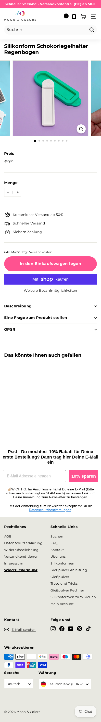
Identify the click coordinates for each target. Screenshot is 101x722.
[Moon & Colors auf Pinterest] (79, 628)
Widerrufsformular (21, 570)
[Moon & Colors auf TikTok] (88, 628)
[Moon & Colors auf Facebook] (61, 628)
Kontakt (57, 550)
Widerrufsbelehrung (21, 550)
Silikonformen (62, 563)
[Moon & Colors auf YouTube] (70, 628)
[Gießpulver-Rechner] (74, 17)
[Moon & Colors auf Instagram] (53, 628)
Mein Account (62, 604)
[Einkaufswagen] (83, 17)
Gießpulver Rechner (67, 590)
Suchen (56, 536)
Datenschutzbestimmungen (50, 510)
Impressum (13, 563)
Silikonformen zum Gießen (73, 597)
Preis (9, 153)
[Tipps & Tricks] (66, 16)
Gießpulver (59, 577)
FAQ (54, 543)
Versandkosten (40, 252)
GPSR (9, 329)
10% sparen (83, 476)
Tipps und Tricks (64, 583)
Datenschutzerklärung (23, 543)
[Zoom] (81, 128)
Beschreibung (18, 306)
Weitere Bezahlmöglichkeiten (50, 290)
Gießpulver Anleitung (68, 570)
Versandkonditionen (21, 556)
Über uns (58, 556)
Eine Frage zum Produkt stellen (35, 317)
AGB (8, 536)
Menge (11, 182)
